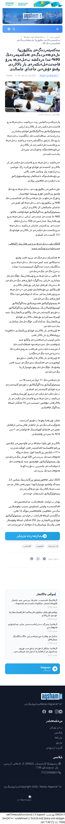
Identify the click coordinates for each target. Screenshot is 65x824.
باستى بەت (55, 36)
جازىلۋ (59, 742)
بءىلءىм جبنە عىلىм (34, 36)
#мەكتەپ (27, 546)
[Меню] (57, 29)
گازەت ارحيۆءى (54, 747)
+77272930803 (49, 772)
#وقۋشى (39, 546)
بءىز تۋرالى (56, 727)
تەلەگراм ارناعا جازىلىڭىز (30, 536)
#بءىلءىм (53, 546)
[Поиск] (13, 29)
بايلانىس (58, 732)
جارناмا (58, 737)
